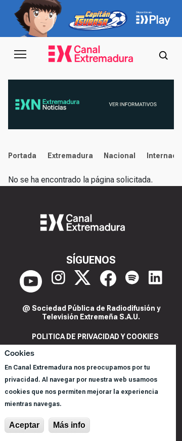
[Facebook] (108, 281)
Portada (22, 156)
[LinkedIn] (155, 281)
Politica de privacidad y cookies (95, 337)
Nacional (119, 156)
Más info (69, 425)
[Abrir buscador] (163, 54)
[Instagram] (58, 281)
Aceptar (24, 425)
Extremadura (70, 156)
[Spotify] (132, 281)
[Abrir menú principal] (20, 54)
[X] (82, 281)
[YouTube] (31, 281)
